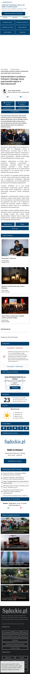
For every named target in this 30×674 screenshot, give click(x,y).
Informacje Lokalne (7, 22)
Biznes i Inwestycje (22, 27)
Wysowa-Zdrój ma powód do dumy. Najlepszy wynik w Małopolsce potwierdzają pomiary (15, 492)
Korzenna (15, 636)
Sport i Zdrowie (7, 32)
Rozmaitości (22, 32)
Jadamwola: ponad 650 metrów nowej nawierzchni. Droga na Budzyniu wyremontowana (13, 487)
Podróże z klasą (15, 648)
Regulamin (8, 657)
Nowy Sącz (15, 228)
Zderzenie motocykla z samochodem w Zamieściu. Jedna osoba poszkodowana (13, 474)
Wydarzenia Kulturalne (7, 27)
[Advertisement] (15, 51)
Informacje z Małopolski (22, 22)
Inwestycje (17, 632)
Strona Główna (4, 69)
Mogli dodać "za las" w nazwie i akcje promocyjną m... (15, 506)
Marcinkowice (8, 224)
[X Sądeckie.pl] (9, 428)
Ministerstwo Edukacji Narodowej (15, 644)
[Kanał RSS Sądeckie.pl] (26, 428)
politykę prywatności (13, 669)
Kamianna (24, 636)
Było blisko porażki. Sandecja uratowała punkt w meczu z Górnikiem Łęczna (16, 482)
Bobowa (24, 632)
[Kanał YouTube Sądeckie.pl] (15, 428)
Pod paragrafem (7, 632)
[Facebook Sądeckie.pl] (3, 428)
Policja (22, 224)
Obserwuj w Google (15, 461)
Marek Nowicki (16, 90)
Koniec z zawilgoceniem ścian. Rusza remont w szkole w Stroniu (15, 478)
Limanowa (15, 640)
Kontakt (15, 388)
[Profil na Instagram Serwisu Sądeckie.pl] (20, 428)
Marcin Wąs (6, 636)
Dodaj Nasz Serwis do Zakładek (13, 13)
